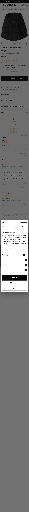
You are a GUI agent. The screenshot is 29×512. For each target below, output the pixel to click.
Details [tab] (15, 227)
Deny (14, 288)
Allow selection (14, 282)
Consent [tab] (5, 227)
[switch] (25, 260)
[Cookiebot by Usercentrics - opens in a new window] (20, 222)
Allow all (14, 277)
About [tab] (24, 227)
